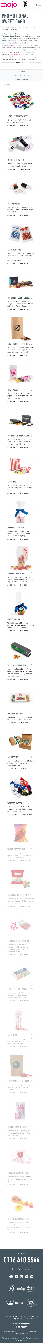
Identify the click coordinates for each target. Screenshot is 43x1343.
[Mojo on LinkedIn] (26, 1277)
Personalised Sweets (29, 27)
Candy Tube (12, 1035)
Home (4, 27)
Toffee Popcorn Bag (16, 849)
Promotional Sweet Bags (15, 19)
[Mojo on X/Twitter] (11, 1277)
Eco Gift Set (12, 757)
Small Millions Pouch (17, 989)
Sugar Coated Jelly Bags (18, 895)
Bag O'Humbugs (14, 250)
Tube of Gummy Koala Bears (19, 1219)
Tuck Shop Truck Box (16, 665)
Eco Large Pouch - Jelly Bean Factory (19, 298)
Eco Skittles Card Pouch (18, 436)
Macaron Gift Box (15, 714)
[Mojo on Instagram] (21, 1277)
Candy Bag (11, 482)
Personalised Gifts (13, 27)
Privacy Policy (25, 1338)
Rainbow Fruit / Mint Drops (19, 941)
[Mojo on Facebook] (16, 1277)
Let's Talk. (21, 1269)
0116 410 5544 (21, 1260)
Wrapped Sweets (14, 803)
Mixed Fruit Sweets (15, 160)
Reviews (17, 1324)
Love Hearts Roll (15, 54)
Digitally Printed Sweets (18, 116)
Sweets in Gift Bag (15, 619)
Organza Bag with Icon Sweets (19, 45)
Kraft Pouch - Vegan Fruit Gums (19, 1081)
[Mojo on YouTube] (32, 1277)
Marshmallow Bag (15, 527)
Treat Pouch (12, 390)
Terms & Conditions (10, 1338)
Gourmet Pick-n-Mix (16, 573)
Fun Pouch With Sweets (17, 1127)
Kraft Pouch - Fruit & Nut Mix (19, 344)
